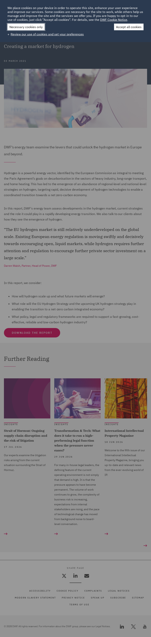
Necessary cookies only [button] (26, 27)
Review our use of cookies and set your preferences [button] (47, 34)
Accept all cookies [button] (129, 27)
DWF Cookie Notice (113, 20)
